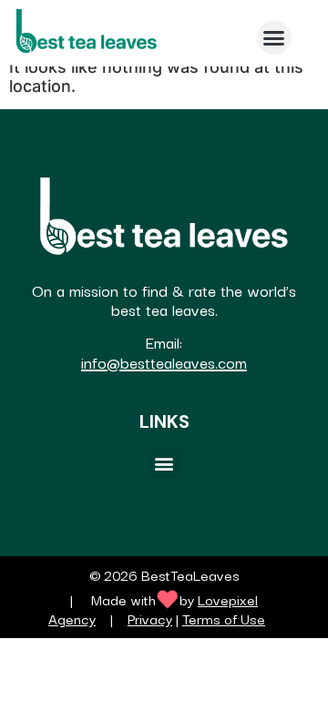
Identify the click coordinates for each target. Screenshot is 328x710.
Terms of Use (223, 618)
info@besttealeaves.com (164, 362)
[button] (274, 38)
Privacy (150, 618)
